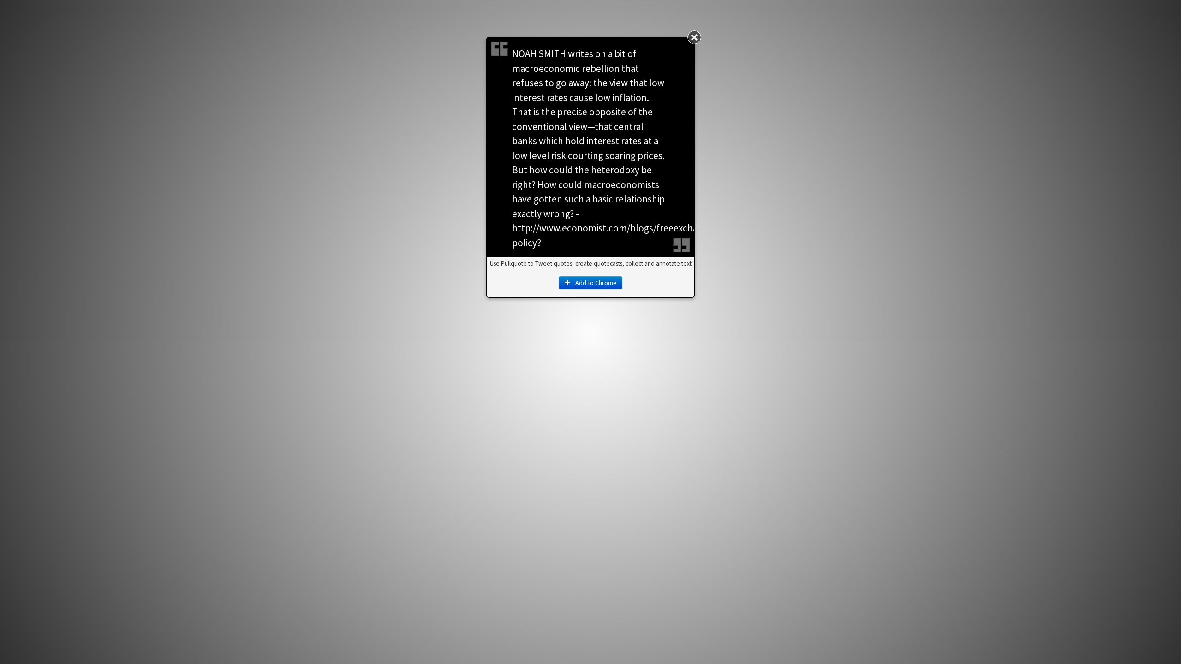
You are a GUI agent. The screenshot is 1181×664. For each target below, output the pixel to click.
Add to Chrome (595, 283)
